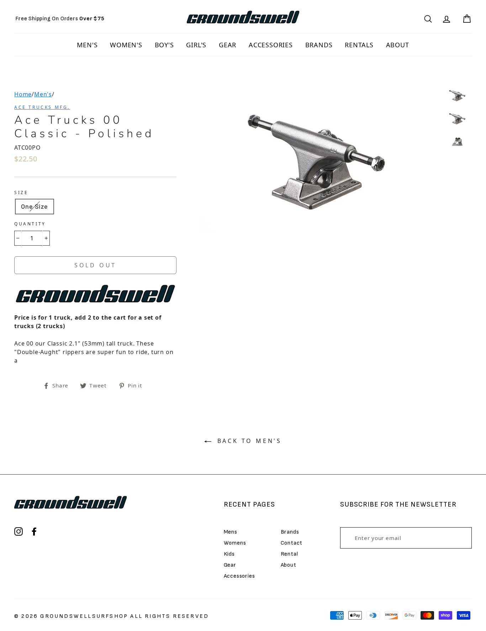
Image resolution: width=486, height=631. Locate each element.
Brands (290, 532)
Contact (292, 543)
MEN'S (87, 45)
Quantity (30, 224)
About (288, 565)
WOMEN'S (126, 45)
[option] (60, 18)
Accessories (239, 576)
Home (23, 94)
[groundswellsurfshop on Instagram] (18, 531)
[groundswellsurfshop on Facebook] (34, 531)
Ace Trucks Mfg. (42, 107)
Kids (229, 554)
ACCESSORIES (271, 45)
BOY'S (164, 45)
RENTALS (359, 45)
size (21, 192)
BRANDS (319, 45)
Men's (43, 94)
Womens (235, 543)
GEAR (227, 45)
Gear (230, 565)
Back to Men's (248, 441)
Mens (230, 532)
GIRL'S (196, 45)
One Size (34, 206)
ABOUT (397, 45)
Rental (289, 554)
